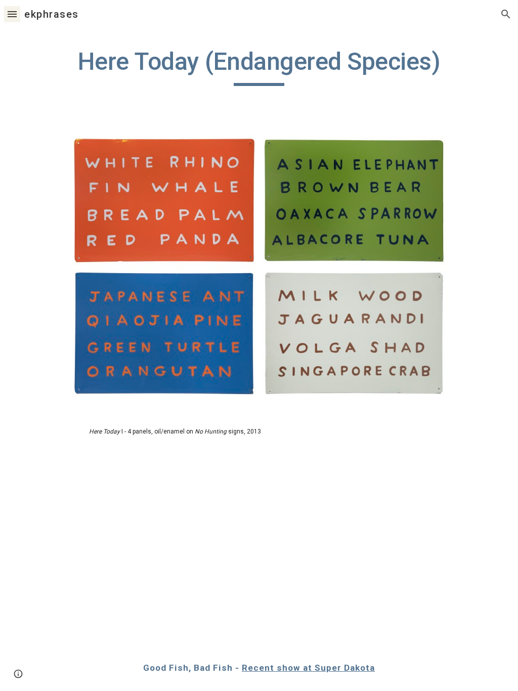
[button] (12, 14)
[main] (259, 66)
